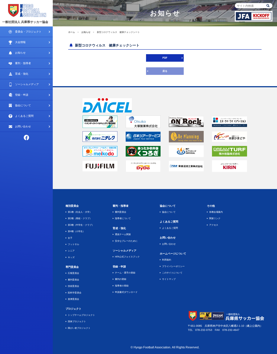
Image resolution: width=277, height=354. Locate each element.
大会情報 (20, 42)
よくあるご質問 (24, 115)
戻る (164, 71)
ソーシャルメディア (27, 84)
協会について (23, 105)
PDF (164, 57)
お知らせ (20, 52)
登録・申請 (21, 94)
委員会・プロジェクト (28, 31)
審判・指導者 (23, 63)
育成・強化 (21, 73)
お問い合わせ (23, 126)
